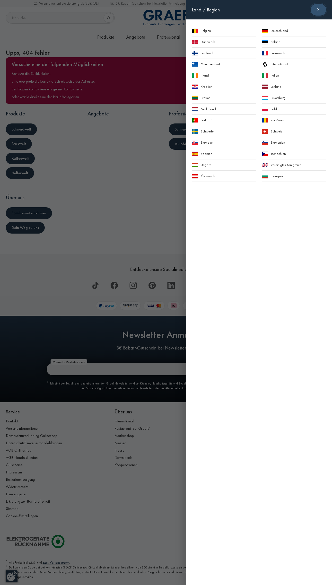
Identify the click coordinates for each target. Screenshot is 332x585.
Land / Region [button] (206, 10)
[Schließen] (318, 10)
